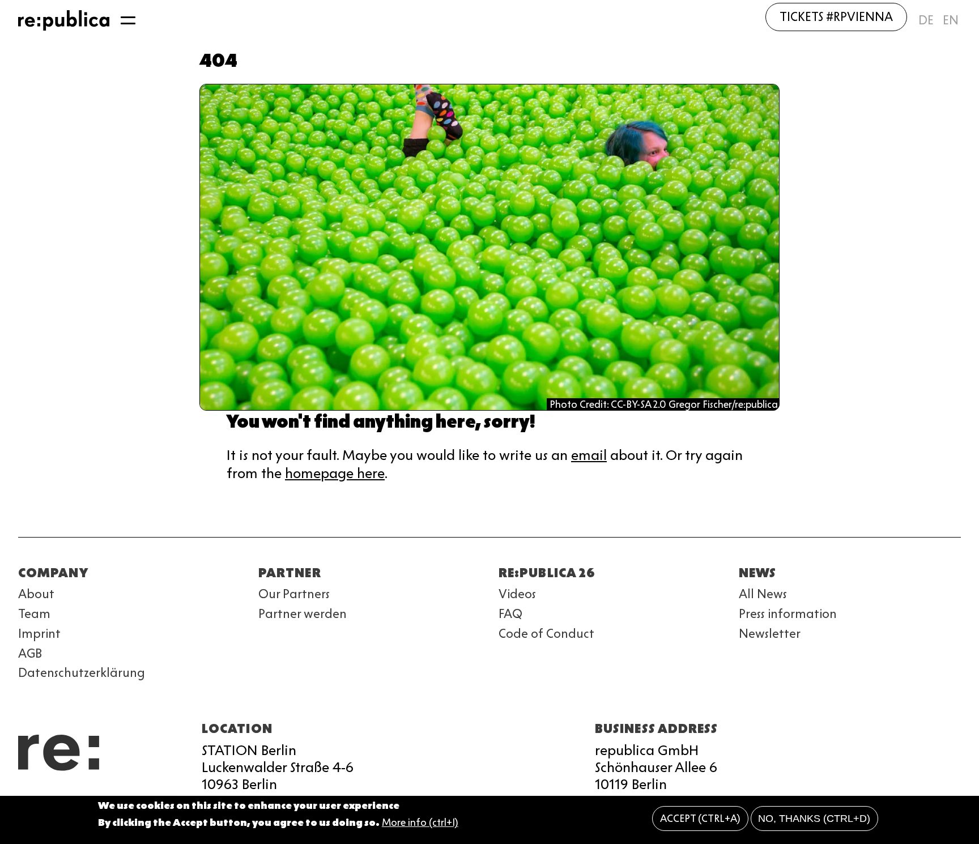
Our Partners (294, 594)
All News (763, 594)
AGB (30, 653)
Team (34, 613)
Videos (517, 594)
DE (926, 20)
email (589, 455)
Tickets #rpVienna (836, 16)
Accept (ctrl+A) (700, 818)
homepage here (335, 473)
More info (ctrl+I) (420, 823)
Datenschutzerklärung (81, 672)
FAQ (510, 613)
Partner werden (302, 613)
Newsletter (770, 633)
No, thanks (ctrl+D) (814, 818)
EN (951, 20)
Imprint (39, 633)
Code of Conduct (546, 633)
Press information (788, 613)
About (36, 594)
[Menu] (128, 20)
